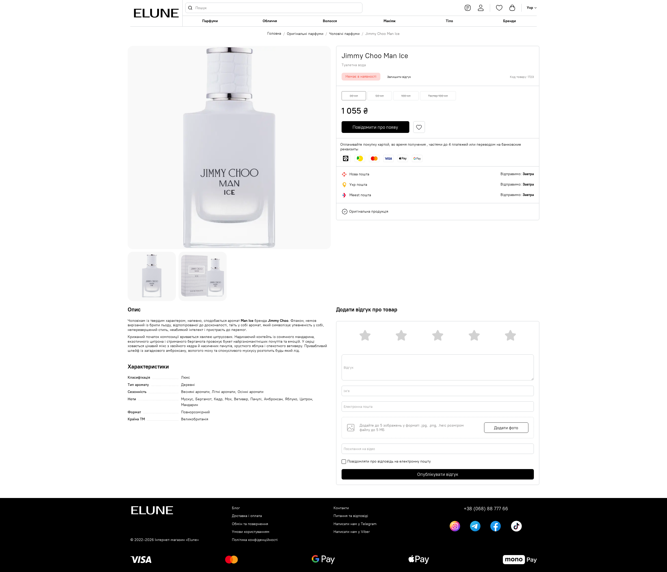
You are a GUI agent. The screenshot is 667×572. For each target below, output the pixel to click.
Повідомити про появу (375, 127)
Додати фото (506, 427)
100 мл (406, 96)
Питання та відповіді (351, 516)
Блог (236, 508)
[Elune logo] (156, 13)
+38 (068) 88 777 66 (486, 509)
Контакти (341, 508)
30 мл (354, 96)
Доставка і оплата (247, 516)
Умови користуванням (250, 532)
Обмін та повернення (250, 524)
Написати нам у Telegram (355, 524)
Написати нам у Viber (352, 532)
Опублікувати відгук (437, 474)
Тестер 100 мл (438, 96)
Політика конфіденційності (255, 540)
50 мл (379, 96)
